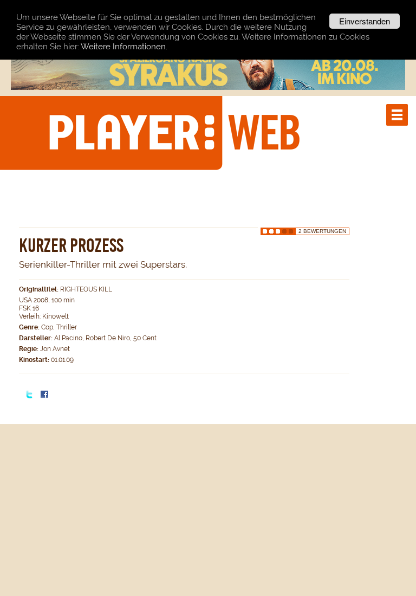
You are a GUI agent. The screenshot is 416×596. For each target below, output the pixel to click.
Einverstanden (364, 21)
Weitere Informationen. (124, 46)
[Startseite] (173, 132)
